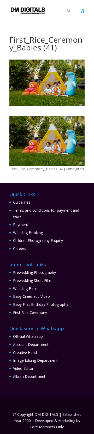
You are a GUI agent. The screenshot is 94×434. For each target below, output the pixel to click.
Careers (19, 248)
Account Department (31, 344)
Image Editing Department (35, 360)
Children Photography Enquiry (38, 240)
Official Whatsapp (28, 336)
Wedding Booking (28, 232)
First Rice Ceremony (30, 312)
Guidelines (21, 202)
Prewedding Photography (34, 272)
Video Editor (23, 368)
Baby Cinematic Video (31, 296)
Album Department (29, 376)
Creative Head (25, 352)
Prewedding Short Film (32, 280)
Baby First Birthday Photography (40, 304)
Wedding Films (25, 288)
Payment (20, 224)
